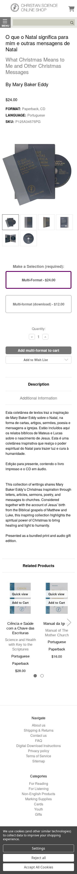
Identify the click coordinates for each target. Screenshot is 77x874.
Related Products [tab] (38, 565)
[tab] (35, 675)
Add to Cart (20, 602)
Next (69, 622)
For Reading (38, 783)
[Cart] (71, 9)
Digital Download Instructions (38, 745)
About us (38, 725)
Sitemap (38, 761)
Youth (38, 809)
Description (38, 384)
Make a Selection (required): (38, 266)
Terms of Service (38, 755)
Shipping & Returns (38, 730)
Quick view (20, 594)
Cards (38, 804)
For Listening (39, 788)
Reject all (38, 857)
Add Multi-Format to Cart (38, 350)
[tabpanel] (20, 625)
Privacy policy (38, 750)
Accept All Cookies (38, 867)
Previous (8, 622)
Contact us (38, 735)
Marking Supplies (38, 798)
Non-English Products (38, 793)
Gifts (38, 814)
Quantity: (38, 328)
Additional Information (38, 398)
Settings (38, 848)
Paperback (20, 663)
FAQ (38, 740)
